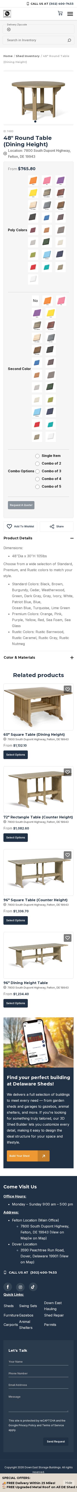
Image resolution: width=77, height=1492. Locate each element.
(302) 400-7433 (61, 3)
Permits (50, 1324)
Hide (68, 1483)
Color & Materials (19, 657)
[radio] (33, 180)
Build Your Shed (19, 1155)
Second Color (19, 369)
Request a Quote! (21, 505)
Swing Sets (28, 1306)
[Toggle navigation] (70, 13)
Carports (11, 1324)
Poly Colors (17, 230)
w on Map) (38, 1238)
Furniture (11, 1315)
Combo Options (21, 471)
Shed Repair (54, 1315)
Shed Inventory (28, 56)
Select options (15, 754)
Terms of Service (53, 1425)
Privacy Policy (27, 1425)
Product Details (18, 538)
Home (8, 56)
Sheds (9, 1306)
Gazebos (26, 1315)
